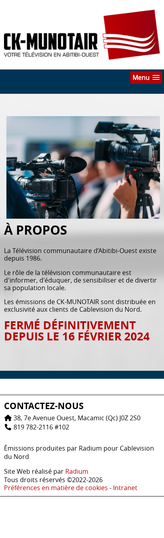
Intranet (125, 487)
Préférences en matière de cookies (56, 487)
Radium (76, 471)
